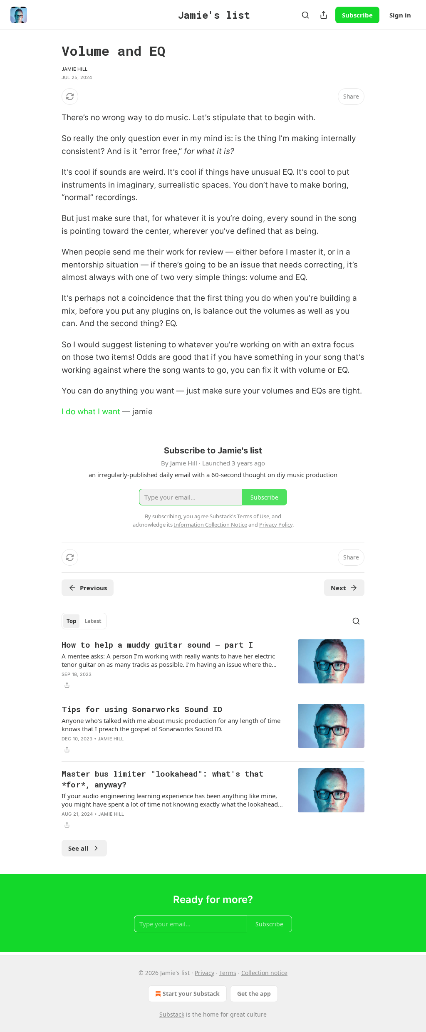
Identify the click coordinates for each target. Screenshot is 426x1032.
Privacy (204, 973)
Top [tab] (71, 621)
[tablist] (84, 621)
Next (338, 588)
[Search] (305, 15)
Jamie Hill (74, 69)
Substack (171, 1014)
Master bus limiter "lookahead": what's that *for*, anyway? (163, 778)
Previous (93, 588)
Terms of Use (253, 516)
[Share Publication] (323, 15)
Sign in (400, 15)
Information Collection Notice (210, 524)
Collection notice (264, 973)
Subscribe (357, 15)
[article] (213, 664)
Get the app (254, 993)
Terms (227, 973)
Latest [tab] (93, 621)
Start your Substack (191, 993)
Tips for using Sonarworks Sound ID (142, 709)
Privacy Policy (275, 524)
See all (78, 848)
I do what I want (91, 411)
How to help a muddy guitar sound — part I (157, 644)
